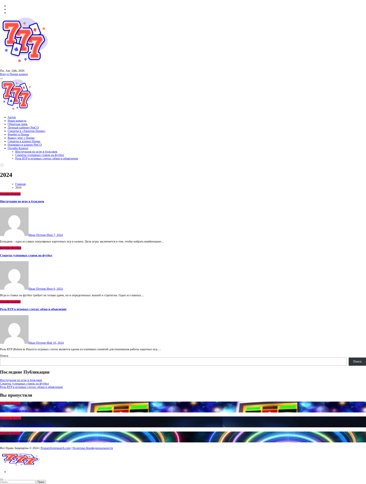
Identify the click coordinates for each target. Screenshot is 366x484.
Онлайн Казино (18, 148)
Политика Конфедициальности (92, 448)
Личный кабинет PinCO (23, 127)
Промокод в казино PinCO (25, 144)
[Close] (1, 479)
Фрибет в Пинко (18, 134)
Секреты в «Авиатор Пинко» (27, 131)
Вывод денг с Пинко (21, 137)
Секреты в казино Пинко (24, 141)
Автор (12, 117)
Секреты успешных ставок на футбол (39, 155)
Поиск (4, 355)
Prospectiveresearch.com (55, 448)
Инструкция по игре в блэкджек (36, 151)
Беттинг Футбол (10, 248)
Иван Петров (38, 235)
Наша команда (17, 120)
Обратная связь (17, 124)
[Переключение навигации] (1, 78)
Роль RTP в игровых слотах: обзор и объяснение (46, 158)
